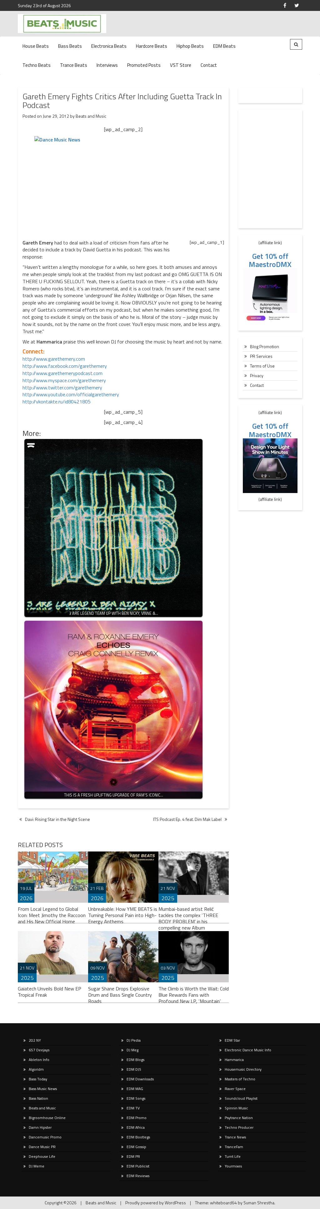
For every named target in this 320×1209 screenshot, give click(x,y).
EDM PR (133, 1156)
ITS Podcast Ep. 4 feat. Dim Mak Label (187, 819)
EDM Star (232, 1040)
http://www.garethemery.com (53, 359)
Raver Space (235, 1089)
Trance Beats (73, 65)
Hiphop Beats (190, 46)
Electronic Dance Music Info (248, 1050)
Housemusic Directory (243, 1069)
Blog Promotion (264, 346)
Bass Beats (70, 46)
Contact (209, 65)
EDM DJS (134, 1069)
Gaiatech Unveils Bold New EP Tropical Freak (49, 992)
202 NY (35, 1040)
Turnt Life (233, 1156)
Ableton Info (39, 1060)
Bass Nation (38, 1098)
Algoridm (36, 1069)
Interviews (107, 65)
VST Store (180, 65)
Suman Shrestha (258, 1202)
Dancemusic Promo (45, 1137)
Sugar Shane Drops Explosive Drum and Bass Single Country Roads (120, 995)
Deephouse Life (42, 1156)
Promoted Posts (144, 65)
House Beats (35, 46)
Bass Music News (43, 1089)
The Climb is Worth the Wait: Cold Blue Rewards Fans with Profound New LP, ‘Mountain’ (193, 995)
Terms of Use (262, 366)
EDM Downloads (140, 1079)
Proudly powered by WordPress (155, 1202)
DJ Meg (132, 1050)
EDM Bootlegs (138, 1137)
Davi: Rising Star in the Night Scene (57, 819)
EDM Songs (136, 1098)
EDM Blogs (135, 1060)
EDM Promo (137, 1118)
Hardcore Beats (151, 46)
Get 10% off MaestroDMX (270, 260)
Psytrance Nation (239, 1118)
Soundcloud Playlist (241, 1098)
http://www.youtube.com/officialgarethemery (70, 394)
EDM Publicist (138, 1166)
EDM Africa (136, 1127)
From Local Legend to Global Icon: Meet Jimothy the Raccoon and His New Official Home (52, 915)
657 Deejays (39, 1050)
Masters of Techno (240, 1079)
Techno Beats (36, 65)
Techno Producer (239, 1127)
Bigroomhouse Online (47, 1118)
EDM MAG (135, 1089)
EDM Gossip (136, 1147)
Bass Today (38, 1079)
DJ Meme (36, 1166)
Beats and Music (91, 116)
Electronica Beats (109, 46)
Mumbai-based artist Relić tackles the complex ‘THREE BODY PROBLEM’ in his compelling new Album (188, 918)
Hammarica (234, 1060)
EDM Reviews (138, 1176)
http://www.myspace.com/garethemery (64, 380)
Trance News (235, 1137)
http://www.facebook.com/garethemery (64, 366)
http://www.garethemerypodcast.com (62, 373)
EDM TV (133, 1108)
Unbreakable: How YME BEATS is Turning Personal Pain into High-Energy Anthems (122, 915)
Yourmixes (233, 1166)
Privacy (256, 375)
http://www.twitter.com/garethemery (62, 387)
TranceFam (234, 1147)
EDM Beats (224, 46)
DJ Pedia (134, 1040)
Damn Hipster (40, 1127)
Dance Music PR (42, 1147)
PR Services (261, 356)
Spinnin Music (236, 1108)
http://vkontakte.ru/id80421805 (56, 401)
